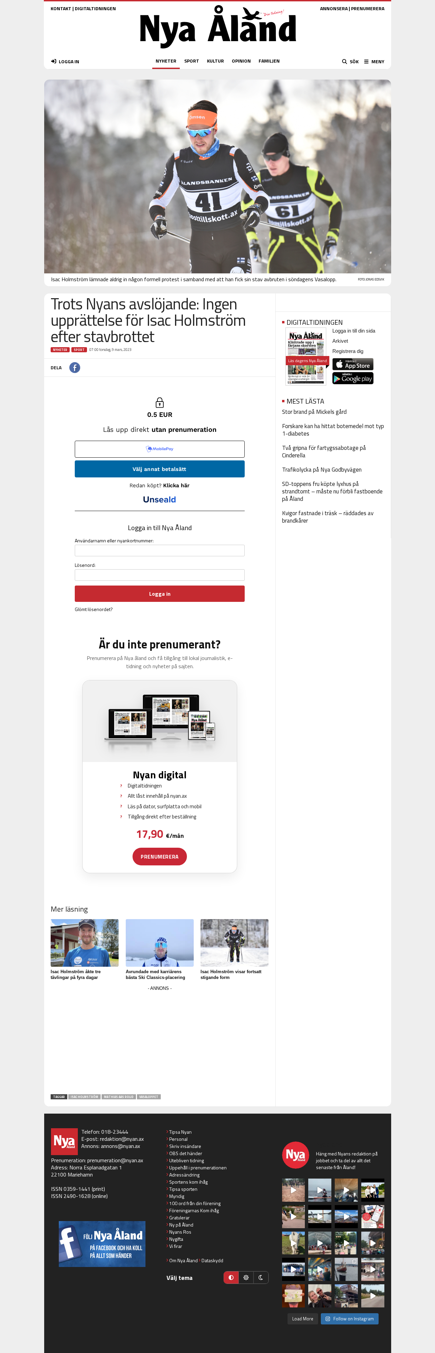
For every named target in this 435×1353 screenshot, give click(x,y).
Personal (178, 1139)
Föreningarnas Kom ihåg (194, 1210)
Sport (79, 350)
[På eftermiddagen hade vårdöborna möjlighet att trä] (372, 1190)
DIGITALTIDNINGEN (95, 8)
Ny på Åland (181, 1224)
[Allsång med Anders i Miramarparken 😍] (293, 1269)
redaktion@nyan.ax (122, 1139)
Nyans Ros (180, 1231)
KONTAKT (61, 8)
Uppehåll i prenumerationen (198, 1167)
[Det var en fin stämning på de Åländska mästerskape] (293, 1190)
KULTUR (215, 60)
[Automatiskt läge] (231, 1277)
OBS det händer (185, 1153)
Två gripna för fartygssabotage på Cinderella (324, 451)
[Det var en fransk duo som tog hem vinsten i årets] (319, 1216)
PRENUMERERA (367, 8)
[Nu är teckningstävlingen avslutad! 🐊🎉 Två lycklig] (293, 1295)
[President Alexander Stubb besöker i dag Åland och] (293, 1216)
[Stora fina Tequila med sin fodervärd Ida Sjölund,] (293, 1243)
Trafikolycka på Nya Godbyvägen (322, 469)
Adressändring (184, 1174)
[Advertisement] (160, 1040)
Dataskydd (212, 1260)
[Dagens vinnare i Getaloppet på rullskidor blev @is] (372, 1295)
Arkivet (340, 341)
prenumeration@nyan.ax (115, 1160)
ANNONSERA (334, 8)
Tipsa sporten (183, 1189)
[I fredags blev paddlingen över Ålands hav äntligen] (319, 1190)
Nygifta (176, 1238)
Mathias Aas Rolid (119, 1097)
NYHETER (166, 60)
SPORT (191, 60)
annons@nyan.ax (120, 1146)
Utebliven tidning (186, 1160)
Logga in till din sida (353, 331)
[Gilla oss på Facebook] (102, 1244)
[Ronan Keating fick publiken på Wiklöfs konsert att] (372, 1243)
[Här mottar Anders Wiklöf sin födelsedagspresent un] (319, 1269)
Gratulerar (179, 1217)
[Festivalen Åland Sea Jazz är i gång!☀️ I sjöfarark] (346, 1190)
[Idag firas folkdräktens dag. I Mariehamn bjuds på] (319, 1243)
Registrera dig (347, 351)
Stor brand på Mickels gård (314, 411)
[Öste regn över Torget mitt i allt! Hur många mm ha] (372, 1269)
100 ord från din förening (195, 1203)
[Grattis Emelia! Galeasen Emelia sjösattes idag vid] (346, 1269)
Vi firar (175, 1246)
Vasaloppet (148, 1097)
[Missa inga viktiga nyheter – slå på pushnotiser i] (372, 1216)
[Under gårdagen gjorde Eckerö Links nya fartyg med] (346, 1216)
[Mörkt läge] (261, 1277)
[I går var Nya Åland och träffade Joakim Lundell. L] (319, 1295)
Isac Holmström (84, 1097)
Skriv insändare (185, 1146)
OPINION (241, 60)
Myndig (176, 1196)
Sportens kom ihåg (188, 1181)
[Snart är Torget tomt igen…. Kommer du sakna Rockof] (346, 1243)
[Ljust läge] (246, 1277)
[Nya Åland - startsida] (218, 50)
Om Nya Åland (183, 1260)
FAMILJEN (269, 60)
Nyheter (60, 350)
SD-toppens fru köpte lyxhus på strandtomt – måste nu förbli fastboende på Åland (332, 491)
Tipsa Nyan (180, 1131)
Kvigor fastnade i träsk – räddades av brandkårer (327, 517)
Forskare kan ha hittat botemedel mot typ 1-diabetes (333, 430)
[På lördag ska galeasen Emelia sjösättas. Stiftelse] (346, 1295)
